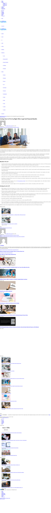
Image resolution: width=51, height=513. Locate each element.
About (2, 1)
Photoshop (4, 68)
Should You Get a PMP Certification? (6, 291)
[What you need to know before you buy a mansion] (6, 222)
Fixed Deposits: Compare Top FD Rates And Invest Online (9, 303)
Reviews (4, 81)
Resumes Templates (5, 62)
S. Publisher (7, 233)
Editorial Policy (3, 494)
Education (4, 90)
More (2, 71)
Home (3, 33)
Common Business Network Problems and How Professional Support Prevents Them (14, 315)
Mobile (3, 49)
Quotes (4, 103)
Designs (3, 52)
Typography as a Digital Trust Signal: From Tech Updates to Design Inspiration (12, 432)
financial (4, 227)
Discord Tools (3, 8)
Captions (4, 106)
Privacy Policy (5, 5)
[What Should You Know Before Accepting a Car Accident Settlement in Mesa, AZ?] (6, 486)
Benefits (1, 227)
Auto (3, 84)
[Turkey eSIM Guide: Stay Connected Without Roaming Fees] (6, 454)
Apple (3, 46)
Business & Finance (4, 116)
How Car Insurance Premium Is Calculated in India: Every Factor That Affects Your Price (14, 267)
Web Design (4, 87)
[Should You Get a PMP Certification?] (8, 289)
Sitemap (3, 7)
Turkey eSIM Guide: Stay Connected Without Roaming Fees (9, 455)
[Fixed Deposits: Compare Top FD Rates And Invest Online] (8, 301)
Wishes (4, 100)
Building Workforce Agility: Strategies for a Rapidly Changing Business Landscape (13, 279)
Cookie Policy (3, 493)
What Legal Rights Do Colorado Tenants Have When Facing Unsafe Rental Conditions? (13, 472)
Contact (3, 6)
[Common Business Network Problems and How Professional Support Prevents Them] (8, 313)
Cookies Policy (5, 4)
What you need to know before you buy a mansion (9, 223)
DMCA (4, 3)
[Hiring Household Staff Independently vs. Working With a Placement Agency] (6, 213)
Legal (7, 227)
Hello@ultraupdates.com (5, 417)
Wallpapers (4, 65)
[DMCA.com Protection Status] (2, 489)
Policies (3, 2)
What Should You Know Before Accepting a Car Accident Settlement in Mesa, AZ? (12, 487)
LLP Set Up (10, 227)
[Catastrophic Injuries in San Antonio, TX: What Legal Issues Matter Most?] (6, 479)
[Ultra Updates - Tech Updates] (6, 22)
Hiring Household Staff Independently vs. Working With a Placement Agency (14, 214)
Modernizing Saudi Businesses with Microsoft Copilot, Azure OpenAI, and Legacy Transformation (14, 440)
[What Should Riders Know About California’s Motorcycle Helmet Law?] (6, 464)
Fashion (4, 97)
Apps (2, 43)
